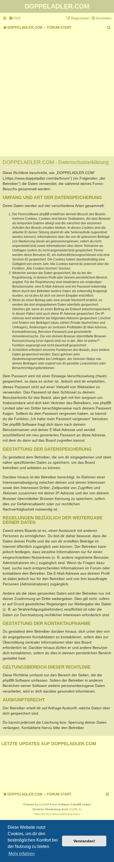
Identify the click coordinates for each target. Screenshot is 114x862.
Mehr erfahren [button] (21, 853)
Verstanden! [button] (84, 841)
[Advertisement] (57, 91)
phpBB (43, 804)
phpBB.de (75, 809)
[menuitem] (14, 18)
